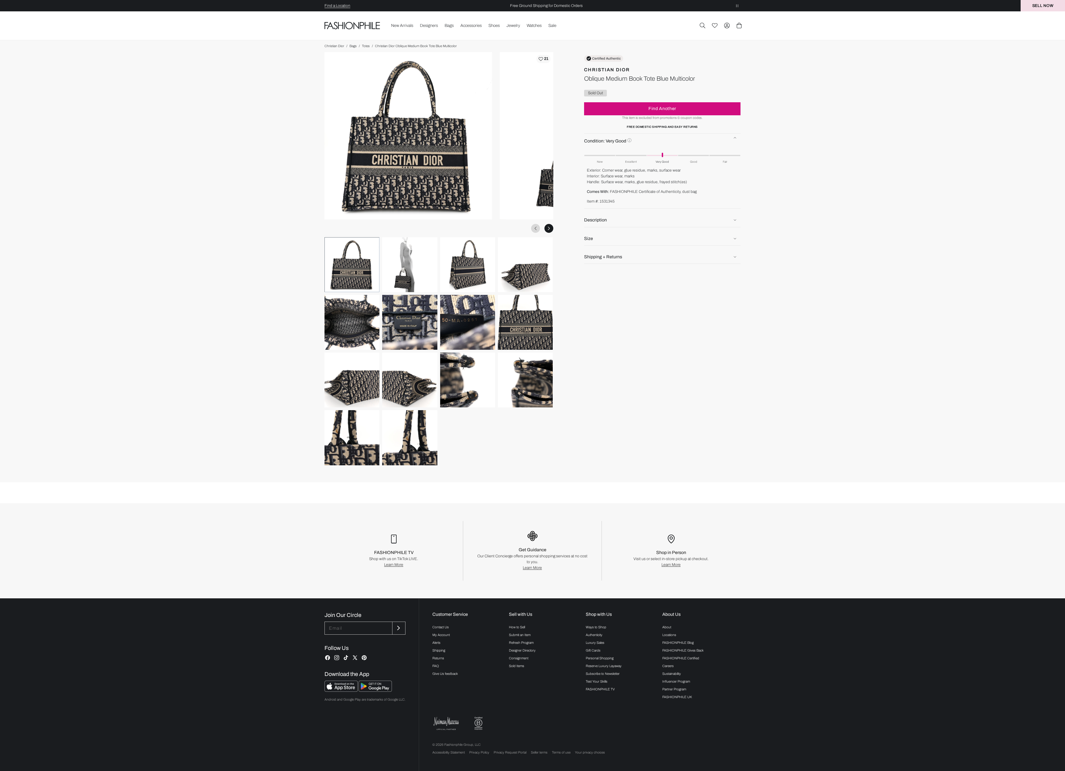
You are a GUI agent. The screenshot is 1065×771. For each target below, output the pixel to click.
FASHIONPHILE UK (677, 697)
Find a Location (337, 6)
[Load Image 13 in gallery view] (351, 437)
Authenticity (594, 635)
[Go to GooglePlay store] (375, 690)
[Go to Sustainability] (478, 723)
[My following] (714, 25)
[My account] (726, 25)
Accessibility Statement (448, 752)
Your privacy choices (590, 752)
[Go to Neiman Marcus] (446, 723)
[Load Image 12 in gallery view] (525, 380)
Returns (438, 658)
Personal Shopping (599, 658)
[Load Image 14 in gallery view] (409, 437)
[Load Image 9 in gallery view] (351, 380)
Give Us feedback (445, 674)
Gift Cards (593, 650)
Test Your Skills (596, 681)
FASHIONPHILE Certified (680, 658)
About (666, 627)
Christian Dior (334, 46)
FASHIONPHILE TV (600, 689)
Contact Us (440, 627)
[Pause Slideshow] (737, 5)
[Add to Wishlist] (543, 59)
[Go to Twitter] (355, 658)
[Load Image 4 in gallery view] (525, 264)
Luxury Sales (595, 643)
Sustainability (671, 674)
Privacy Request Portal (510, 752)
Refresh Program (521, 643)
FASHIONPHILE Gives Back (683, 650)
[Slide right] (548, 228)
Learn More (393, 565)
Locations (669, 635)
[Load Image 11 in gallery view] (467, 380)
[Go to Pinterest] (364, 658)
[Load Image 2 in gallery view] (409, 264)
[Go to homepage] (352, 26)
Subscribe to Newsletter (603, 674)
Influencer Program (676, 681)
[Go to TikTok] (346, 658)
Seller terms (539, 752)
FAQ (435, 666)
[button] (702, 25)
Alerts (436, 643)
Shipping (438, 650)
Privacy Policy (479, 752)
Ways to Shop (596, 627)
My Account (441, 635)
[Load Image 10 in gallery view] (409, 380)
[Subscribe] (398, 628)
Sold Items (516, 666)
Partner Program (674, 689)
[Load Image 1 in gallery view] (351, 264)
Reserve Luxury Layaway (604, 666)
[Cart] (739, 25)
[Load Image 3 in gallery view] (467, 264)
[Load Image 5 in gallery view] (351, 322)
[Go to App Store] (341, 690)
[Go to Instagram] (337, 658)
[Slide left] (535, 228)
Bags (353, 46)
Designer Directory (522, 650)
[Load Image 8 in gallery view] (525, 322)
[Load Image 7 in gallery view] (467, 322)
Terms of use (561, 752)
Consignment (518, 658)
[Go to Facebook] (327, 658)
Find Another (662, 108)
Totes (366, 46)
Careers (668, 666)
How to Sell (517, 627)
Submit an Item (520, 635)
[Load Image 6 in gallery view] (409, 322)
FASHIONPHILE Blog (678, 643)
